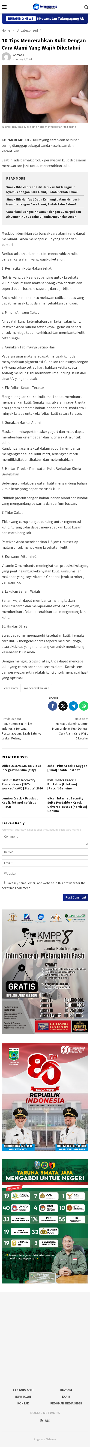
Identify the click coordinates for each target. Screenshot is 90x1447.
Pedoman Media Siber (66, 1403)
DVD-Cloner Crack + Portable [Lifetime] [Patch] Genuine (62, 784)
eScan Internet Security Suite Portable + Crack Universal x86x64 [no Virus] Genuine (67, 804)
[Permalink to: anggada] (6, 56)
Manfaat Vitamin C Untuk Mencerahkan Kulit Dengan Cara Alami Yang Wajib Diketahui (70, 728)
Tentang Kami (23, 1390)
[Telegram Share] (73, 706)
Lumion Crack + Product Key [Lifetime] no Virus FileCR (20, 802)
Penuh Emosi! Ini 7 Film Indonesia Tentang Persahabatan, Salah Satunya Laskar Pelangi (22, 728)
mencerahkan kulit (36, 688)
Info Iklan (23, 1397)
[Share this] (52, 706)
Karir (66, 1397)
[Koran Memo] (45, 6)
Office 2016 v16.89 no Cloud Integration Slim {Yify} (21, 768)
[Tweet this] (63, 706)
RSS (47, 1421)
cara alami (11, 688)
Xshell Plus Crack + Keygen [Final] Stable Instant (67, 768)
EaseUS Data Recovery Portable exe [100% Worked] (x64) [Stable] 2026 (22, 784)
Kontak (23, 1403)
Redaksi (66, 1390)
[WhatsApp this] (83, 706)
